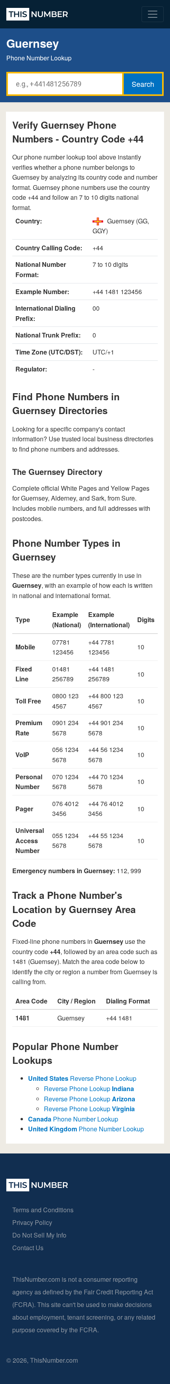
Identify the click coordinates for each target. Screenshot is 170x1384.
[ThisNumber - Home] (37, 1188)
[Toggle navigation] (153, 14)
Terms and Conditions (43, 1209)
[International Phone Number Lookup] (37, 14)
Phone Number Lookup (73, 1118)
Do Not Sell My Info (39, 1235)
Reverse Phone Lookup (82, 1078)
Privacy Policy (32, 1222)
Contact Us (27, 1247)
